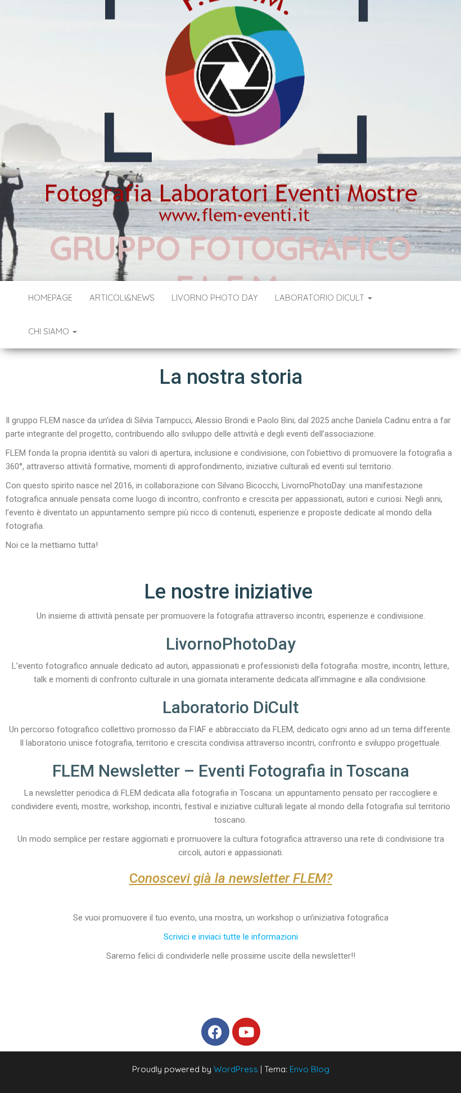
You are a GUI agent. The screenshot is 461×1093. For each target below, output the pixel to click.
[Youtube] (246, 1032)
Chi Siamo (49, 331)
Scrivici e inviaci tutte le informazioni (231, 937)
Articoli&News (122, 297)
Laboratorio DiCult (321, 297)
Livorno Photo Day (214, 297)
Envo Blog (309, 1069)
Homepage (50, 297)
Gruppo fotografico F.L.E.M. (230, 267)
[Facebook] (215, 1032)
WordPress (236, 1069)
